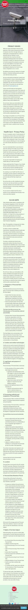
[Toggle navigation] (25, 1)
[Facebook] (10, 603)
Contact (11, 594)
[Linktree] (18, 603)
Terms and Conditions (14, 597)
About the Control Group (14, 592)
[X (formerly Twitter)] (12, 603)
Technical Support (13, 596)
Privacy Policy (12, 598)
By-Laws (11, 600)
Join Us (11, 593)
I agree (23, 607)
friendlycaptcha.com (13, 86)
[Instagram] (15, 603)
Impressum (12, 601)
